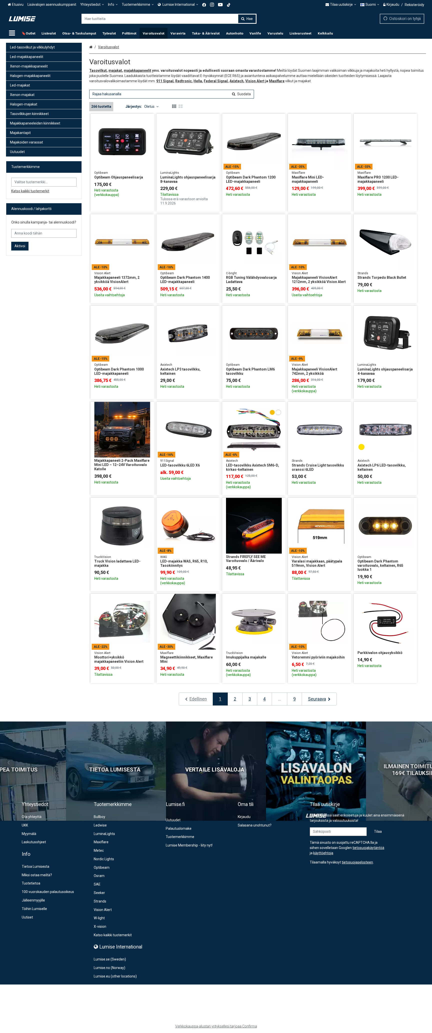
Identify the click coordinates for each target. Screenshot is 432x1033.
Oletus (149, 106)
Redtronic (183, 81)
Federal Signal (216, 81)
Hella (198, 81)
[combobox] (169, 19)
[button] (357, 862)
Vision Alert (254, 81)
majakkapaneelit (137, 70)
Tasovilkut (98, 70)
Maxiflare (276, 81)
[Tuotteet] (12, 33)
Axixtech (237, 81)
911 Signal (165, 81)
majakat (115, 70)
